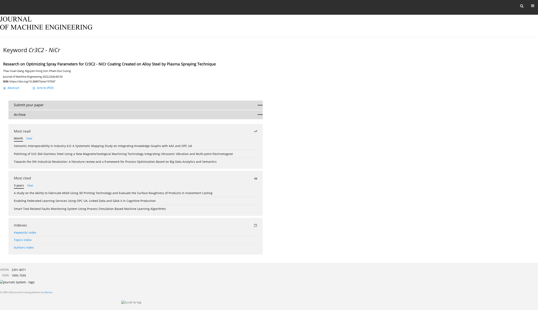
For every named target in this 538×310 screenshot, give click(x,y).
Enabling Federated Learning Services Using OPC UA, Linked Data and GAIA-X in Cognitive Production (85, 201)
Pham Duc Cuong (60, 71)
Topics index (23, 240)
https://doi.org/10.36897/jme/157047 (32, 81)
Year (29, 138)
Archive (20, 114)
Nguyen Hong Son (36, 71)
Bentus (48, 292)
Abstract (13, 88)
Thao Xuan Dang (13, 71)
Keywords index (25, 232)
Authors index (24, 247)
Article (45, 88)
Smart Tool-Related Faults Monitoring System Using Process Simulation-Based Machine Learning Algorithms (90, 209)
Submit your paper (29, 105)
